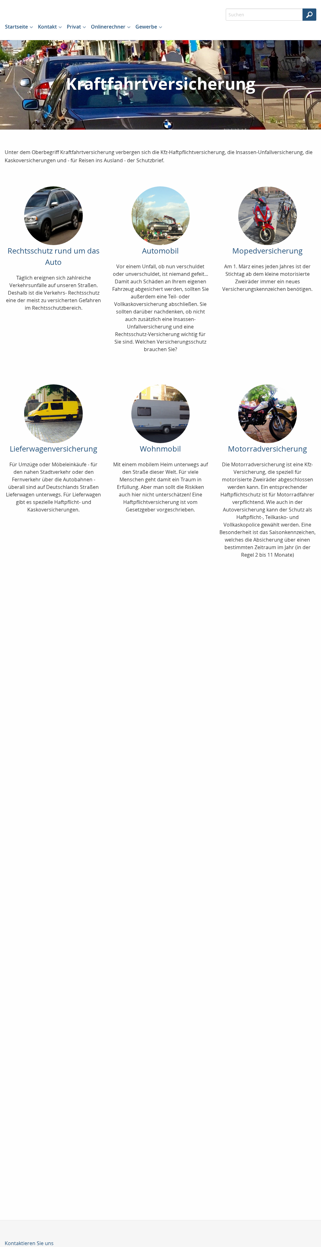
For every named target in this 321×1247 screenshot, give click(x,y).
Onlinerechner (108, 26)
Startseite (16, 26)
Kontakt (47, 26)
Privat (74, 26)
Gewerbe (146, 26)
